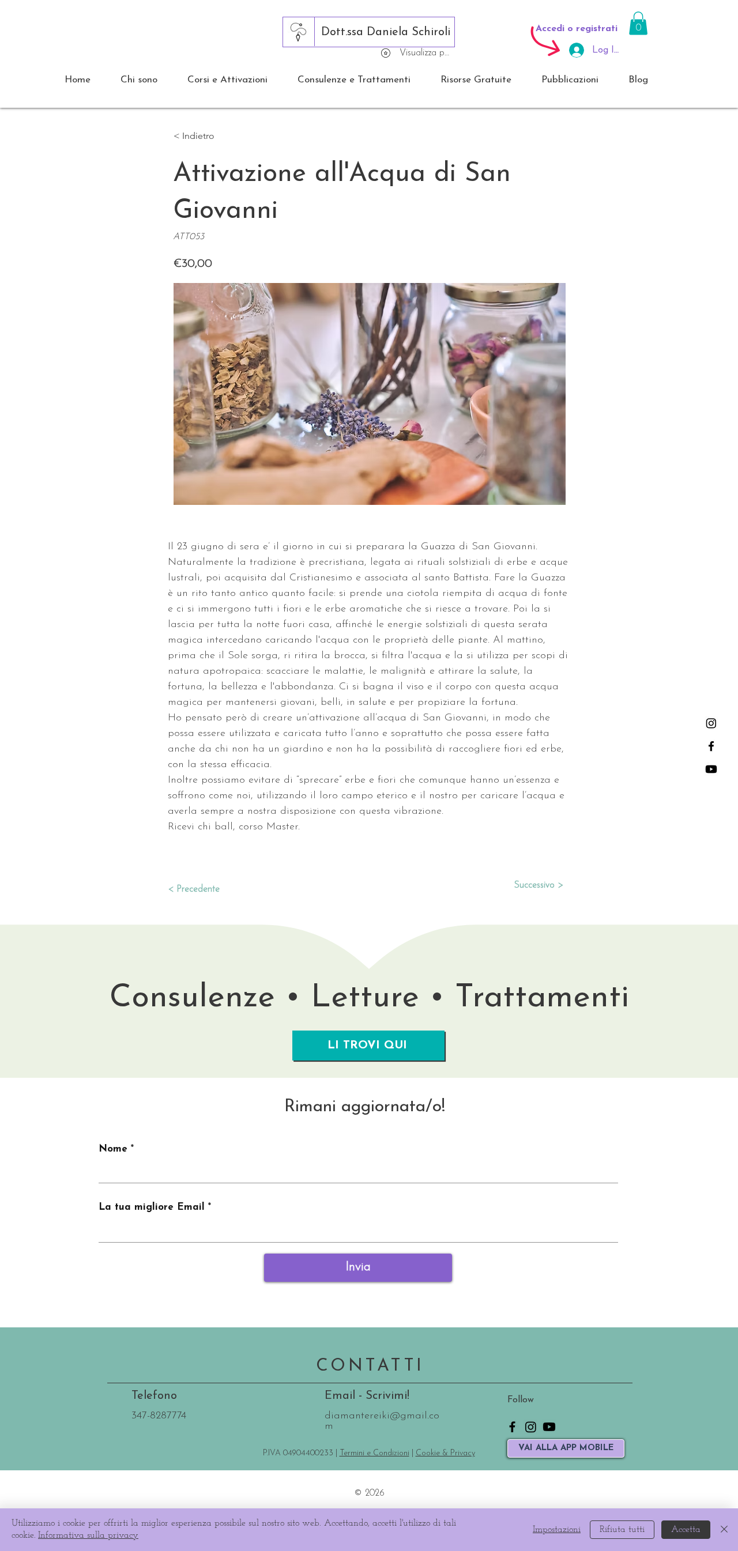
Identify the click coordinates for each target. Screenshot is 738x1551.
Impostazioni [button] (557, 1529)
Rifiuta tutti (622, 1529)
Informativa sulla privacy (88, 1535)
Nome (113, 1149)
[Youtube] (711, 769)
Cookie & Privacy (445, 1453)
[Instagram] (711, 723)
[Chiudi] (724, 1530)
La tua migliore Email (152, 1207)
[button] (638, 23)
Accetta (686, 1529)
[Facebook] (711, 746)
